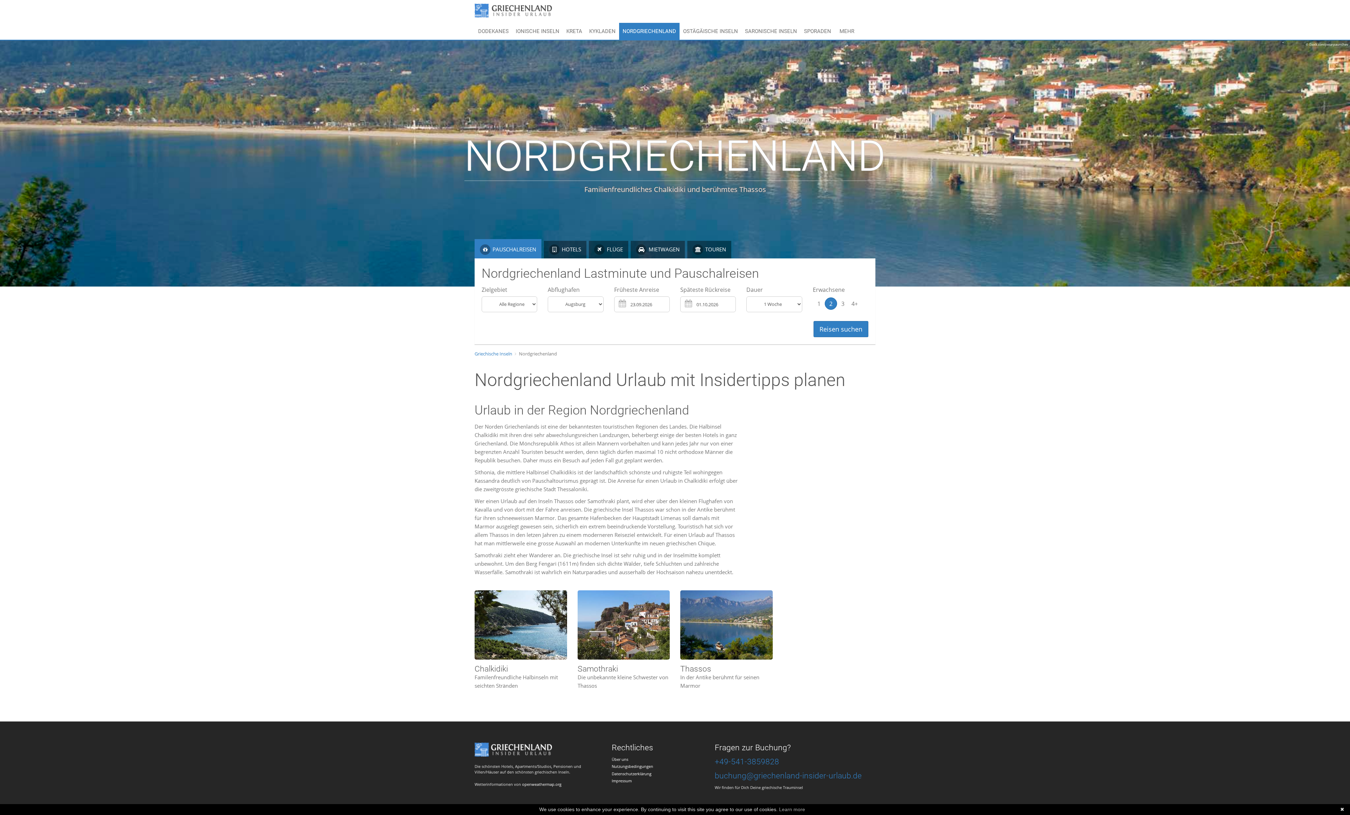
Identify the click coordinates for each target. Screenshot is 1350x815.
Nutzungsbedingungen (632, 766)
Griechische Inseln (493, 354)
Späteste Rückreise (705, 290)
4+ (854, 304)
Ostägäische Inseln (710, 31)
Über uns (620, 759)
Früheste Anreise (636, 290)
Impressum (622, 780)
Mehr (847, 31)
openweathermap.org (541, 784)
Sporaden (817, 31)
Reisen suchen (840, 329)
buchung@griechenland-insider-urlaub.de (788, 776)
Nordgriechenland (649, 31)
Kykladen (602, 31)
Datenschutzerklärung (631, 773)
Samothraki (598, 669)
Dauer (754, 290)
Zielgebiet (494, 290)
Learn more (792, 809)
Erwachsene (829, 290)
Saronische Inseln (771, 31)
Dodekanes (493, 31)
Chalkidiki (491, 669)
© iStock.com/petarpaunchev (1327, 44)
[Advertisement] (808, 471)
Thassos (695, 669)
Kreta (574, 31)
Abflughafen (564, 290)
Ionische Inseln (537, 31)
